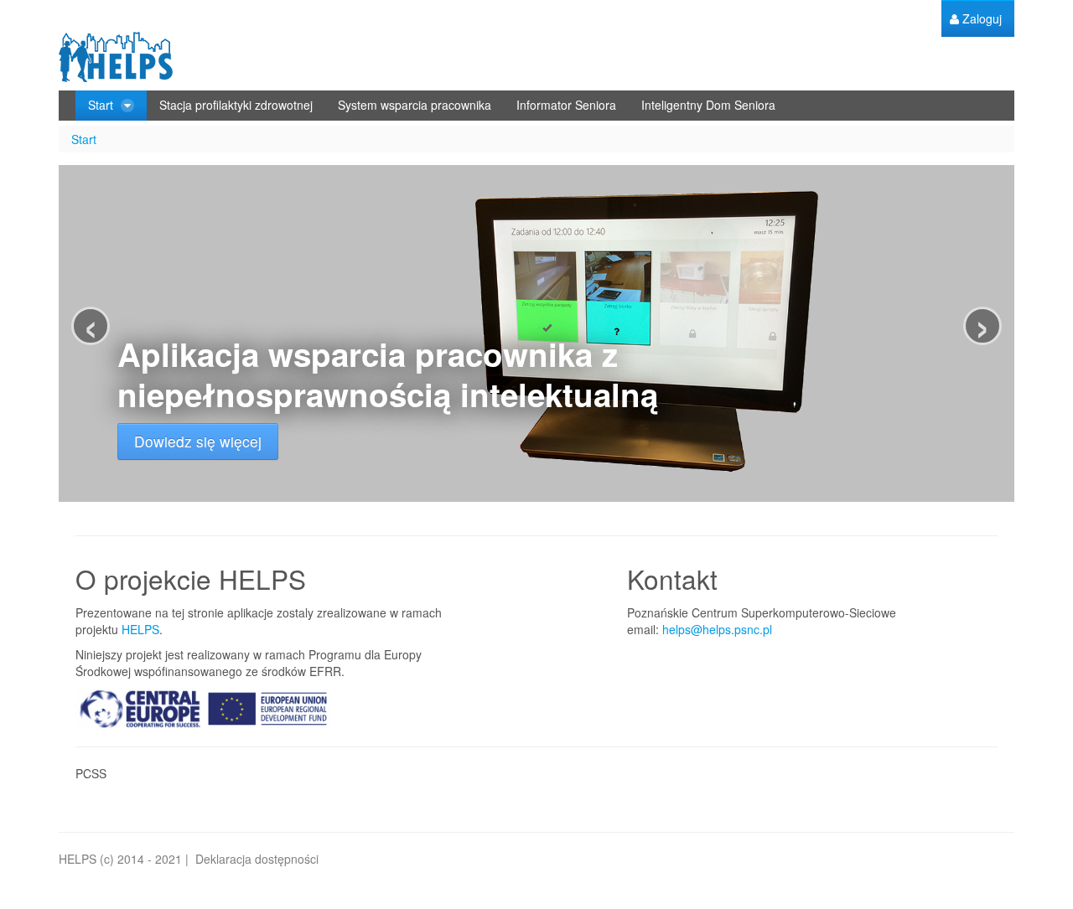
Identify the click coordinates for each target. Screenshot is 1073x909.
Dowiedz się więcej (198, 441)
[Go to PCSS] (116, 57)
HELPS (140, 629)
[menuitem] (975, 19)
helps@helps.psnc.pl (717, 629)
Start (83, 139)
